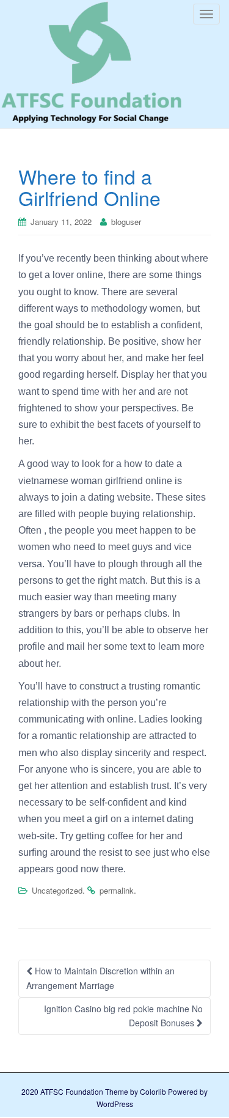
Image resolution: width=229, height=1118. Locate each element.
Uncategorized (57, 890)
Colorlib (153, 1091)
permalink (117, 890)
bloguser (126, 221)
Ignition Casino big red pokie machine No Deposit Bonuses (123, 1015)
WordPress (114, 1103)
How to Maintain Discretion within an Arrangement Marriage (100, 978)
